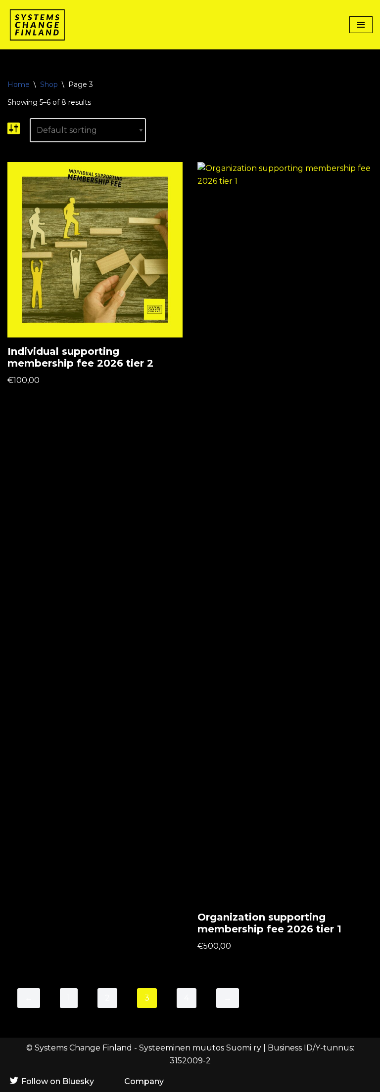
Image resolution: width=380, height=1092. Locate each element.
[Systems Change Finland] (37, 24)
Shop (49, 84)
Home (18, 84)
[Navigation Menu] (361, 24)
